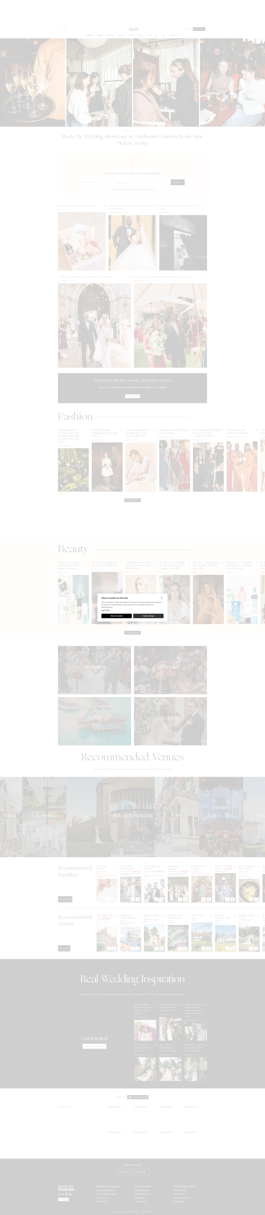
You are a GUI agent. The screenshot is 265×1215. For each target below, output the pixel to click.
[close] (162, 597)
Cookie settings (148, 616)
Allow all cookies (117, 616)
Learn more (105, 610)
